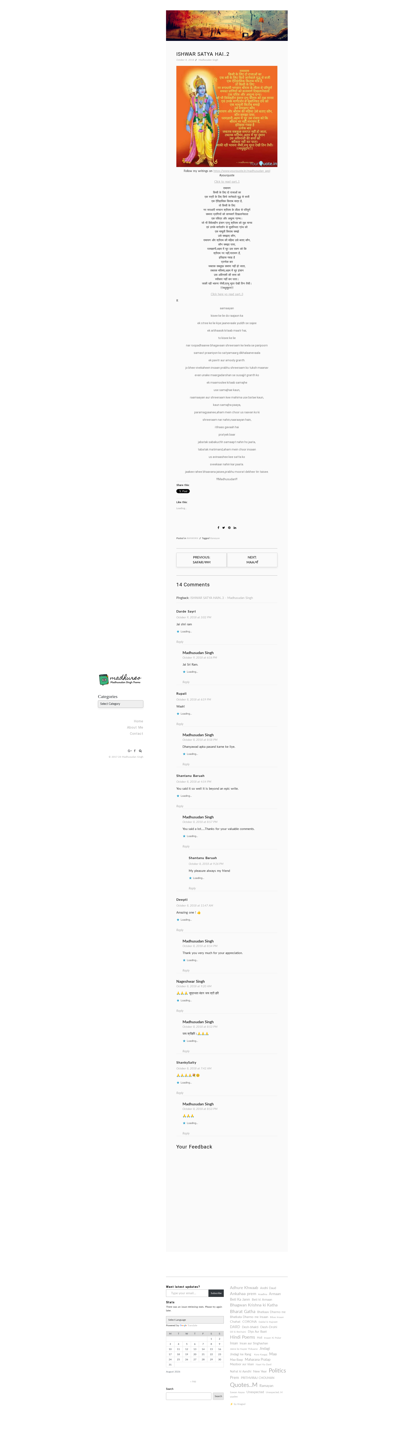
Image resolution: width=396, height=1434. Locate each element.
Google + (130, 751)
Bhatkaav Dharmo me (271, 1312)
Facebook (135, 751)
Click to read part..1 (227, 181)
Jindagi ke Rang (241, 1354)
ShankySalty (186, 1062)
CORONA (249, 1321)
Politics (277, 1371)
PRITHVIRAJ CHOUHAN (257, 1377)
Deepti (182, 899)
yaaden (234, 1396)
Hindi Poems (242, 1337)
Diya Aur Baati (257, 1331)
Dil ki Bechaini (238, 1332)
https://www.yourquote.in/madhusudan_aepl (241, 171)
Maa (273, 1354)
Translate (192, 1325)
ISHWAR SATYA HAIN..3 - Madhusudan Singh (221, 598)
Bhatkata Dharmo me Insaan (249, 1317)
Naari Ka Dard (263, 1364)
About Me (135, 727)
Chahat (235, 1321)
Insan (234, 1343)
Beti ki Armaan (262, 1299)
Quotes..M (244, 1385)
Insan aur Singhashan (254, 1343)
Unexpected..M (274, 1392)
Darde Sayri (186, 611)
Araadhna (262, 1294)
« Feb (193, 1381)
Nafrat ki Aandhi (240, 1371)
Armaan (275, 1294)
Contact (136, 734)
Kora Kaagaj (260, 1354)
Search (169, 1389)
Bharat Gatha (242, 1312)
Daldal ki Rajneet (268, 1322)
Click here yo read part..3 (227, 294)
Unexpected (255, 1392)
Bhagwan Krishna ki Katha (254, 1305)
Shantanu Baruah (190, 775)
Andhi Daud (268, 1288)
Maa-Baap (236, 1359)
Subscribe (216, 1293)
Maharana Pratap (258, 1359)
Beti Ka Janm (240, 1299)
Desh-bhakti (250, 1327)
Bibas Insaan (277, 1317)
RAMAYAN (192, 538)
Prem (234, 1378)
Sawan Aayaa (237, 1392)
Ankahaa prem (243, 1294)
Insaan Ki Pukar (272, 1338)
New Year (260, 1371)
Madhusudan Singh (208, 60)
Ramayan (215, 538)
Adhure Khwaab (244, 1288)
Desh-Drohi (268, 1327)
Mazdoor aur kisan (242, 1364)
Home (138, 721)
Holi (259, 1337)
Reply (179, 642)
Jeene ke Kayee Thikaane (244, 1349)
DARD (235, 1327)
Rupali (181, 693)
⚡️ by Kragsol (237, 1404)
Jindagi (264, 1348)
